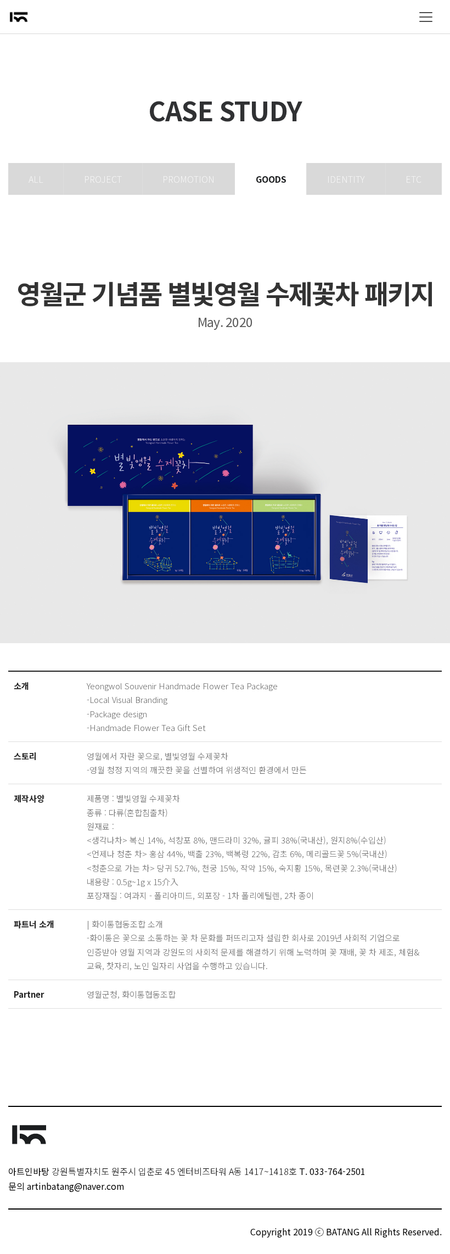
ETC (413, 178)
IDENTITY (346, 178)
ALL (36, 178)
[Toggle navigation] (425, 17)
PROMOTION (188, 178)
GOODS (271, 178)
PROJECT (103, 178)
